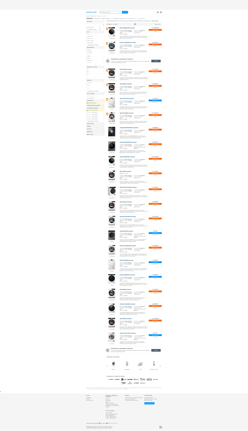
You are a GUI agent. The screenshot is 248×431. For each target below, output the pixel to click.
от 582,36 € (155, 304)
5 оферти (155, 73)
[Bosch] (110, 379)
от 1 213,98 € (155, 318)
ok (103, 24)
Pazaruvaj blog (89, 400)
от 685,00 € (155, 127)
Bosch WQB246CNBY (110, 415)
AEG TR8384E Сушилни (125, 289)
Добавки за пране (154, 369)
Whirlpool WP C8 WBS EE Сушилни (128, 187)
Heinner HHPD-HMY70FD (111, 416)
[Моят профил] (160, 12)
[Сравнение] (158, 12)
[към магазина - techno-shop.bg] (113, 235)
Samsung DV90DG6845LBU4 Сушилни (129, 127)
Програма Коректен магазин (150, 399)
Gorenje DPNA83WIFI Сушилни (127, 274)
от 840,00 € (155, 84)
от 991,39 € (155, 142)
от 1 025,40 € (155, 69)
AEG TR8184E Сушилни (125, 171)
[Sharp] (155, 379)
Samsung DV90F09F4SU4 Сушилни (128, 142)
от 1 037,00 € (155, 156)
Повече (156, 61)
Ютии (140, 369)
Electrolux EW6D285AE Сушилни (128, 42)
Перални (113, 369)
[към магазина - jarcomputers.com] (113, 264)
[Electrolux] (136, 379)
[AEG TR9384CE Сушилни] (113, 206)
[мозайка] (137, 24)
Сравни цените (155, 29)
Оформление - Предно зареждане (102, 18)
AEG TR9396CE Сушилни (126, 69)
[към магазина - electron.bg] (113, 337)
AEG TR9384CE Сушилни (126, 202)
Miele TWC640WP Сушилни (126, 113)
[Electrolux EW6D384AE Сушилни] (113, 250)
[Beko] (123, 383)
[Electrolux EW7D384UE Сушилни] (113, 220)
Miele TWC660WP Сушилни (126, 260)
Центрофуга (127, 369)
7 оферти (155, 205)
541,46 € (155, 231)
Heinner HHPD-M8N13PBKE (111, 414)
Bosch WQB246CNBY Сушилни (127, 28)
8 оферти (155, 293)
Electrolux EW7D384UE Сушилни (128, 216)
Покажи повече (155, 20)
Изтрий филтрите (141, 18)
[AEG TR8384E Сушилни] (113, 293)
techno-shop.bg (155, 234)
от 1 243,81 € (155, 113)
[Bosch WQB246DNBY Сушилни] (113, 161)
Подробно (112, 108)
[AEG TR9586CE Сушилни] (113, 322)
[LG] (123, 379)
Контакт (88, 399)
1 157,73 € (155, 98)
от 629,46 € (155, 245)
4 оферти (155, 145)
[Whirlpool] (142, 379)
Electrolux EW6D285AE (110, 418)
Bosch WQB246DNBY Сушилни (127, 156)
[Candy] (142, 383)
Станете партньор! (149, 403)
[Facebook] (161, 426)
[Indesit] (136, 383)
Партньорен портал (148, 397)
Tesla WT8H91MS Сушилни (126, 231)
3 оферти (155, 131)
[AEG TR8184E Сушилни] (113, 175)
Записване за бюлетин (130, 399)
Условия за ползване (108, 426)
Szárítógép (103, 423)
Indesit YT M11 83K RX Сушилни (128, 333)
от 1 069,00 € (155, 28)
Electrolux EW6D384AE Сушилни (128, 245)
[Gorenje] (130, 379)
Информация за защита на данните (94, 426)
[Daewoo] (130, 383)
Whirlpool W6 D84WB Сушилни (127, 304)
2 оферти (155, 116)
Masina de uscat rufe (112, 423)
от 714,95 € (155, 171)
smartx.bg (155, 278)
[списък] (135, 24)
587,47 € (155, 333)
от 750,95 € (155, 289)
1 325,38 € (155, 260)
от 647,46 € (155, 216)
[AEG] (149, 379)
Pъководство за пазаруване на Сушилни (122, 59)
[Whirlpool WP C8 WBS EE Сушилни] (113, 191)
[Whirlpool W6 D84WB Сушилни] (113, 308)
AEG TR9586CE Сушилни (126, 318)
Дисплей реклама (148, 400)
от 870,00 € (155, 202)
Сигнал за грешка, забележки (131, 400)
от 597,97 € (155, 42)
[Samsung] (117, 379)
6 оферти (155, 160)
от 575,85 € (155, 187)
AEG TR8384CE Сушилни (126, 84)
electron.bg (155, 336)
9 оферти (155, 31)
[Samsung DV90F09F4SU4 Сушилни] (113, 146)
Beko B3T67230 (109, 413)
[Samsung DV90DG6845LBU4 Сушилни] (113, 132)
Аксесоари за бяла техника (112, 404)
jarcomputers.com (155, 102)
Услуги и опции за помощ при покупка (133, 397)
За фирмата (88, 397)
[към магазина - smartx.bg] (113, 279)
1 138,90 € (155, 275)
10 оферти (155, 46)
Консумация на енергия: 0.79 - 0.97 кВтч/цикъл (124, 18)
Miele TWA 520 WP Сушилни (127, 98)
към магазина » (155, 100)
